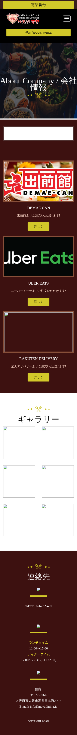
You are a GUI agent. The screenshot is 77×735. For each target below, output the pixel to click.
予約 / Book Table (38, 32)
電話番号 (38, 4)
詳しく (38, 226)
